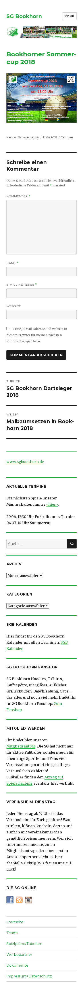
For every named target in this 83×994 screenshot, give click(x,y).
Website (13, 306)
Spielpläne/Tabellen (24, 944)
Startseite (14, 922)
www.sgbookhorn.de (25, 461)
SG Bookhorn (24, 16)
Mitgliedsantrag (20, 746)
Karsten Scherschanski (22, 137)
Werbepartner (19, 954)
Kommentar (18, 196)
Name (12, 263)
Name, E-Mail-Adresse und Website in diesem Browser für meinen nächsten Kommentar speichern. (36, 335)
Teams (12, 933)
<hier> (52, 504)
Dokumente (17, 965)
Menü (69, 16)
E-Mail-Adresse (21, 284)
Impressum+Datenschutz (29, 976)
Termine (67, 137)
